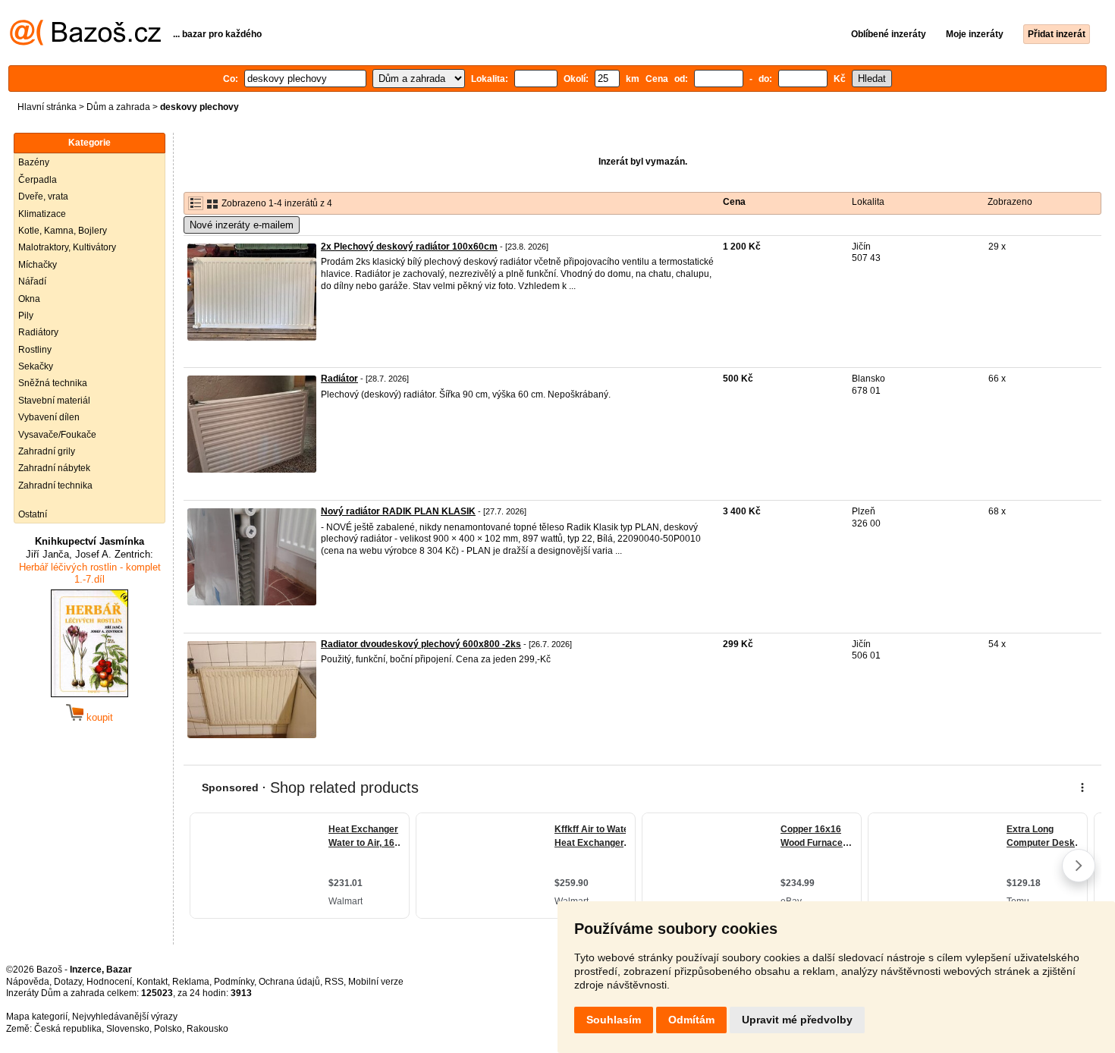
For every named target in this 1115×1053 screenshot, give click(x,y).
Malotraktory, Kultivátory (67, 247)
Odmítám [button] (691, 1020)
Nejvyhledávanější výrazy (124, 1016)
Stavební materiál (54, 400)
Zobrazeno (1010, 201)
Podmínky (234, 981)
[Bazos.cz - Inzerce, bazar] (85, 42)
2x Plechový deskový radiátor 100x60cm (409, 246)
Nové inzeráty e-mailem (242, 225)
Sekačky (35, 366)
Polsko (168, 1028)
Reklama (190, 981)
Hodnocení (109, 981)
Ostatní (32, 514)
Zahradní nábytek (54, 468)
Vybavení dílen (49, 417)
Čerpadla (37, 179)
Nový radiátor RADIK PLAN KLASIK (398, 511)
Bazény (33, 162)
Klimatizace (42, 214)
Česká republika (68, 1028)
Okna (29, 299)
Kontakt (152, 981)
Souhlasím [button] (613, 1020)
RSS (334, 981)
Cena (734, 201)
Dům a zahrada (118, 107)
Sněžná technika (52, 383)
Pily (25, 315)
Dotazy (68, 981)
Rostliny (35, 349)
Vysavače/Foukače (57, 434)
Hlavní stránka (47, 107)
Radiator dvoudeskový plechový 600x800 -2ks (421, 644)
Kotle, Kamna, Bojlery (62, 230)
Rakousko (207, 1028)
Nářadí (32, 281)
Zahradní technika (55, 485)
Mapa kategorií (37, 1016)
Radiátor (339, 378)
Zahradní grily (46, 451)
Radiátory (38, 332)
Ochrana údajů (289, 981)
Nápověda (27, 981)
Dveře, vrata (43, 196)
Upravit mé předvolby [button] (797, 1020)
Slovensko (127, 1028)
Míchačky (37, 264)
